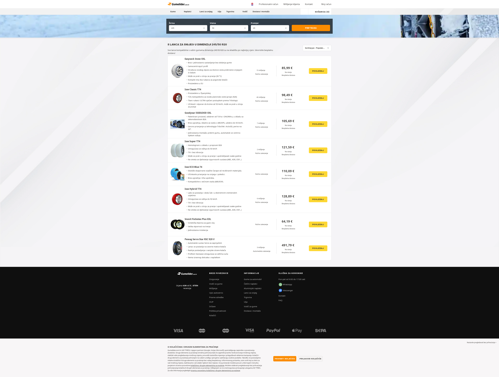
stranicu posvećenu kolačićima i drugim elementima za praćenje (215, 370)
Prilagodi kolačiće (310, 359)
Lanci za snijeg (205, 11)
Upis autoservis (216, 292)
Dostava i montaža (261, 11)
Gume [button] (173, 11)
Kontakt (309, 4)
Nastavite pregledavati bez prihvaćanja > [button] (481, 342)
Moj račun (326, 4)
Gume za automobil (253, 279)
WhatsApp (287, 284)
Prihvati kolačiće (285, 359)
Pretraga (311, 28)
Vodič (244, 11)
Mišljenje (213, 288)
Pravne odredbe (216, 297)
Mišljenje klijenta (291, 4)
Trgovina (230, 11)
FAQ (280, 300)
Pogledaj (318, 71)
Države (212, 306)
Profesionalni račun (268, 4)
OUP (211, 302)
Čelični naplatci (250, 283)
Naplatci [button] (188, 11)
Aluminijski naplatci (252, 288)
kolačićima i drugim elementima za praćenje (207, 365)
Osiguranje (214, 279)
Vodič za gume (215, 283)
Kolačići (212, 315)
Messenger (288, 290)
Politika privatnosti (217, 311)
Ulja (219, 11)
